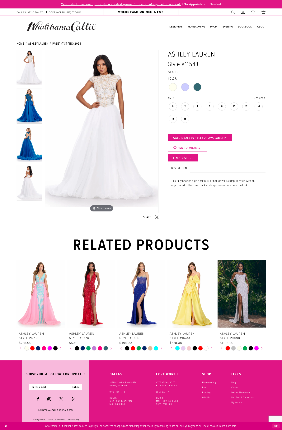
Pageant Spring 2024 (66, 43)
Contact (235, 387)
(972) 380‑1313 (117, 391)
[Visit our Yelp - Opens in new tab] (73, 399)
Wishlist (206, 397)
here (234, 426)
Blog (233, 382)
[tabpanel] (29, 69)
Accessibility (73, 419)
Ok (276, 426)
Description (179, 168)
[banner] (61, 26)
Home (20, 43)
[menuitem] (49, 12)
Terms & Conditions (56, 419)
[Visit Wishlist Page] (253, 12)
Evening (206, 392)
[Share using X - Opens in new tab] (156, 217)
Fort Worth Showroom (243, 397)
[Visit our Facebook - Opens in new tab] (38, 399)
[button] (243, 12)
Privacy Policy (39, 419)
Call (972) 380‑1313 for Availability (200, 138)
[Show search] (233, 12)
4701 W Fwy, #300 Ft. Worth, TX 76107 (166, 384)
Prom (205, 387)
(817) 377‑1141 (163, 391)
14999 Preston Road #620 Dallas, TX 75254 (123, 384)
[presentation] (40, 294)
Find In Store (183, 158)
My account (237, 402)
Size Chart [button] (259, 98)
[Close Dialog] (5, 426)
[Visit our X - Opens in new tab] (61, 399)
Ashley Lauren (38, 43)
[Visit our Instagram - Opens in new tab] (49, 399)
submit (76, 387)
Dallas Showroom (240, 392)
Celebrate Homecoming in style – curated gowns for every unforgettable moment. (121, 4)
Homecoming (209, 382)
